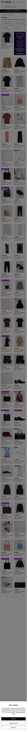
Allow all (13, 718)
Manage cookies (13, 723)
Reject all (13, 727)
